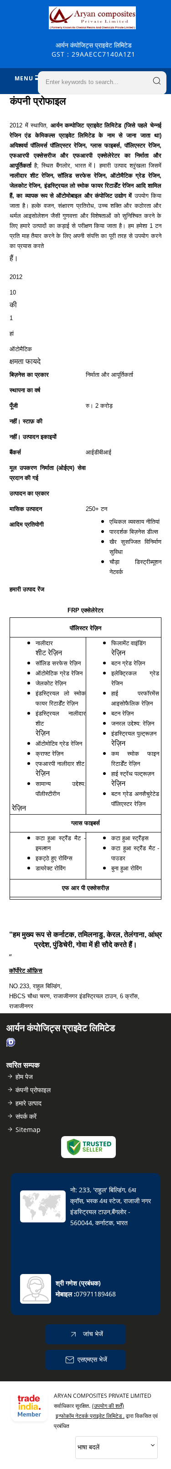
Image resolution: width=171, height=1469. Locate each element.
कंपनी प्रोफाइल (33, 1089)
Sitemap (28, 1129)
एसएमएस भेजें (92, 1359)
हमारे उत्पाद (28, 1103)
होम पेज (24, 1076)
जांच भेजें (92, 1333)
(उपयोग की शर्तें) (108, 1406)
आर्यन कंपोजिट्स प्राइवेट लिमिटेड (93, 49)
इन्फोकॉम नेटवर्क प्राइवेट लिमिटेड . (90, 1416)
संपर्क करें (26, 1116)
